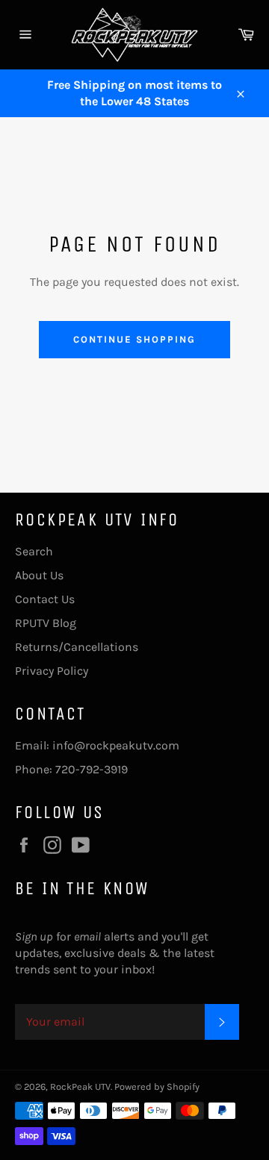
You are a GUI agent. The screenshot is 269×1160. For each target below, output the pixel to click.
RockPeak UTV (80, 1086)
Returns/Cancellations (76, 647)
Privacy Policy (51, 671)
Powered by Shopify (157, 1086)
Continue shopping (134, 339)
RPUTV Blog (45, 623)
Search (34, 551)
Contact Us (45, 599)
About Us (39, 575)
